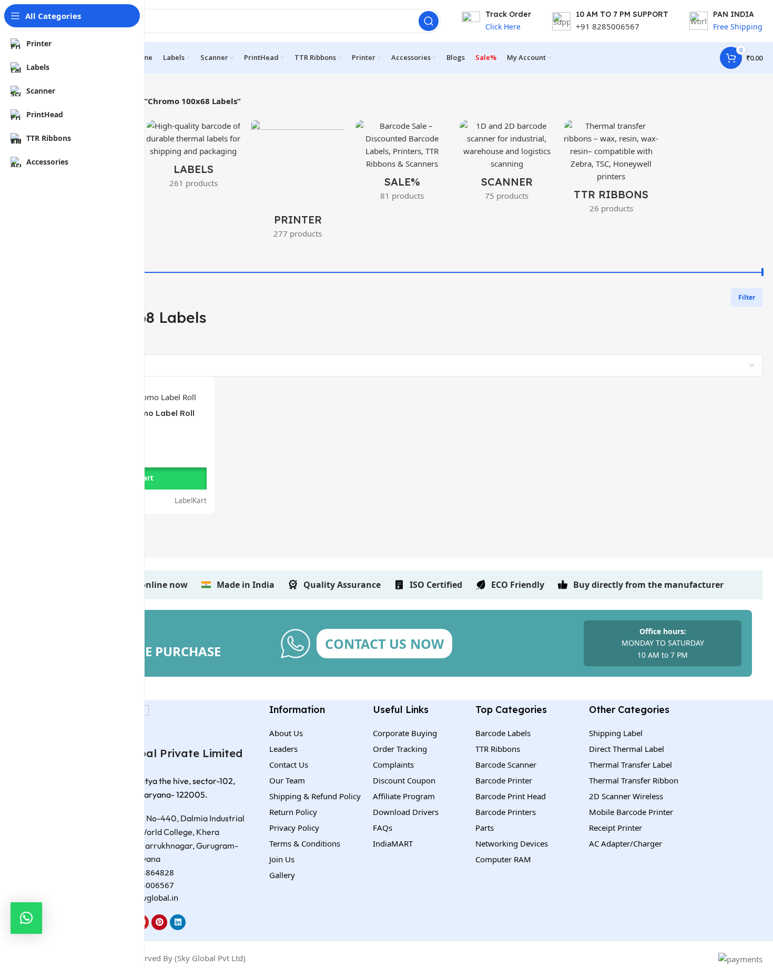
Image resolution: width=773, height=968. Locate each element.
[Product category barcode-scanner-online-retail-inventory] (507, 163)
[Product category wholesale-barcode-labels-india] (194, 157)
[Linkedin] (178, 922)
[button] (26, 918)
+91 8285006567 (607, 26)
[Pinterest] (159, 922)
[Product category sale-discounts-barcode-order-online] (402, 163)
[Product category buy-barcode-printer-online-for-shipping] (298, 182)
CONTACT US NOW (384, 644)
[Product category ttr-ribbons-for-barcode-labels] (611, 170)
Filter (746, 297)
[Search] (429, 21)
